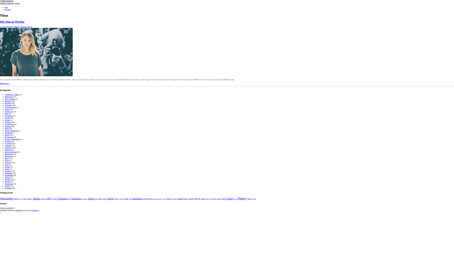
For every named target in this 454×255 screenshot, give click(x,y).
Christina (62, 198)
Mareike (191, 199)
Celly (48, 198)
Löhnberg (8, 148)
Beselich (8, 103)
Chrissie (54, 199)
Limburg (8, 146)
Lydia (180, 198)
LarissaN (174, 199)
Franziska (76, 198)
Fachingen (9, 116)
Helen (91, 198)
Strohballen (9, 175)
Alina (15, 199)
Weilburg (8, 180)
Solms (7, 169)
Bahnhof (8, 101)
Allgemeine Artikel (12, 95)
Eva (69, 199)
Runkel (7, 167)
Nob (11, 27)
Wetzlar (29, 27)
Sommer (8, 171)
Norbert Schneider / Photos (10, 3)
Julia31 (116, 199)
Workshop (8, 188)
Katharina (137, 198)
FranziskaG (84, 199)
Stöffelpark (9, 173)
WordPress (35, 210)
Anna (24, 199)
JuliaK (126, 199)
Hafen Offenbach (11, 131)
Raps (7, 165)
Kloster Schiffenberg (12, 139)
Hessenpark (9, 137)
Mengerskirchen (11, 152)
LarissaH (168, 199)
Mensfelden (9, 154)
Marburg (8, 150)
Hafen (7, 129)
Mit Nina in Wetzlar (12, 21)
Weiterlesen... (5, 83)
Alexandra (6, 198)
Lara (164, 199)
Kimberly (159, 199)
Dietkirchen (9, 112)
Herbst (7, 135)
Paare (7, 158)
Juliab (121, 199)
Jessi (105, 199)
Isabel (96, 199)
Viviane (254, 199)
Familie (7, 118)
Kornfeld (8, 143)
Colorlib (18, 210)
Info (6, 7)
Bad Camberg (10, 99)
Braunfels (8, 105)
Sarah (224, 199)
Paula (210, 199)
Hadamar (8, 126)
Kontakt (8, 10)
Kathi (144, 199)
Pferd (7, 160)
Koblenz (8, 141)
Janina (100, 199)
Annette (29, 199)
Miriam (197, 199)
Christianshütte (10, 107)
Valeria (249, 199)
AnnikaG (43, 199)
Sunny (242, 198)
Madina (185, 199)
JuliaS (130, 199)
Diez (6, 114)
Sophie (235, 199)
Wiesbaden (9, 184)
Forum (7, 120)
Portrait (23, 27)
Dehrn (7, 109)
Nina (207, 199)
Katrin (149, 199)
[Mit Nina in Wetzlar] (36, 75)
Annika (36, 198)
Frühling (16, 27)
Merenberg (9, 156)
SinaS (230, 198)
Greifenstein (9, 124)
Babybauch (9, 97)
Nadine (203, 199)
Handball (8, 133)
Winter (7, 186)
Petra (214, 199)
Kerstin (154, 199)
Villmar (7, 177)
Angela (20, 199)
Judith (110, 198)
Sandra (219, 199)
